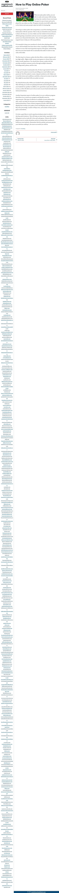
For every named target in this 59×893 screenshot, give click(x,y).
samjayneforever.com (7, 815)
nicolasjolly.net (7, 475)
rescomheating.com (7, 873)
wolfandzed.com (7, 749)
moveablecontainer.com (7, 225)
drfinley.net (7, 849)
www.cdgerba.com (7, 790)
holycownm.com (7, 582)
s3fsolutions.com (7, 257)
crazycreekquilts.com (7, 463)
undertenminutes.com (7, 139)
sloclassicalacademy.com (7, 451)
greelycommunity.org (7, 482)
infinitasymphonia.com (7, 477)
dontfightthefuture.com (7, 269)
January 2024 (6, 90)
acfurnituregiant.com (7, 138)
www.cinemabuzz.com (7, 752)
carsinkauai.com (7, 824)
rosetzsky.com (7, 487)
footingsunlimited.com (7, 708)
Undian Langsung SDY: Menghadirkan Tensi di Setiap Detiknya (7, 47)
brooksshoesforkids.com (7, 635)
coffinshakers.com (7, 505)
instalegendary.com (7, 170)
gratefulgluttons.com (7, 414)
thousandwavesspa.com (7, 592)
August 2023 (6, 100)
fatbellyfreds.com (7, 783)
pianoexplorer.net (7, 769)
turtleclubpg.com (7, 587)
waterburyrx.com (7, 603)
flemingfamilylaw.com (7, 851)
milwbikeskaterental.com (7, 550)
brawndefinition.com (7, 459)
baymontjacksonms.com (7, 551)
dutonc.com (7, 531)
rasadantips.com (7, 143)
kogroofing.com (7, 197)
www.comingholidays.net (7, 429)
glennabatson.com (7, 454)
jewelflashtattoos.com (7, 182)
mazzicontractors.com (7, 775)
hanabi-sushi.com (7, 747)
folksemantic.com (7, 293)
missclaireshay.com (6, 119)
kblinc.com (7, 308)
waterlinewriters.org (7, 647)
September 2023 (6, 98)
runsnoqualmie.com (7, 710)
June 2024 (6, 80)
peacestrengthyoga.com (6, 688)
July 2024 (6, 78)
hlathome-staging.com (7, 347)
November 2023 (6, 94)
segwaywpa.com (7, 640)
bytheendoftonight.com (7, 410)
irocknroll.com (7, 286)
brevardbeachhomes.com (7, 259)
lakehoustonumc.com (7, 664)
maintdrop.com (7, 192)
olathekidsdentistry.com (7, 318)
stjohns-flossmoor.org (7, 570)
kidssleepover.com (7, 153)
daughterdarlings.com (7, 127)
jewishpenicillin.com (7, 366)
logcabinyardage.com (7, 655)
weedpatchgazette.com (7, 306)
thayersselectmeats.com (7, 637)
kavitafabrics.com (7, 579)
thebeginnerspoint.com (7, 427)
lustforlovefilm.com (7, 473)
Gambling (7, 106)
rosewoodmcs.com (7, 756)
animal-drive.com (7, 631)
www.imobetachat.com (7, 659)
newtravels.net (7, 155)
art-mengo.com (7, 526)
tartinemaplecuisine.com (7, 521)
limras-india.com (7, 121)
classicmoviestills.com (7, 422)
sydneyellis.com (7, 356)
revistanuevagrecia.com (7, 490)
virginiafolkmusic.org (7, 373)
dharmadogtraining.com (7, 868)
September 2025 (6, 67)
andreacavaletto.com (7, 395)
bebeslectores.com (7, 238)
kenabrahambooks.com (7, 468)
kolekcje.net (7, 378)
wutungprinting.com (7, 546)
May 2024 (6, 82)
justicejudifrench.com (7, 509)
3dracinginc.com (7, 434)
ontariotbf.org (7, 168)
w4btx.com (7, 330)
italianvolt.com (7, 296)
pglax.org (7, 555)
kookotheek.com (7, 202)
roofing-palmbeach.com (7, 267)
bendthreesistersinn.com (7, 568)
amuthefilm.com (7, 471)
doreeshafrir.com (7, 495)
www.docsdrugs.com (7, 712)
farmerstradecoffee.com (7, 654)
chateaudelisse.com (6, 209)
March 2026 (6, 55)
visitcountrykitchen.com (7, 540)
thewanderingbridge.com (7, 511)
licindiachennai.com (7, 126)
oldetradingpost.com (7, 233)
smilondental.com (7, 335)
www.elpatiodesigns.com (7, 785)
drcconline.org (6, 599)
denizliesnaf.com (7, 618)
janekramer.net (7, 522)
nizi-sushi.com (7, 524)
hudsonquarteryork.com (7, 786)
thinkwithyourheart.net (6, 281)
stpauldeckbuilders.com (7, 706)
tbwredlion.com (7, 803)
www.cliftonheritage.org (7, 725)
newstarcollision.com (7, 337)
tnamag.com (7, 633)
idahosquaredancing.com (7, 289)
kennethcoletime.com (7, 514)
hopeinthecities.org (6, 412)
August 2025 (6, 68)
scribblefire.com (7, 390)
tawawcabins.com (7, 291)
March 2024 (6, 86)
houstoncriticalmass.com (7, 436)
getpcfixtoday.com (7, 184)
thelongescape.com (7, 533)
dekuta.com (7, 751)
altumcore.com (7, 630)
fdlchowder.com (7, 715)
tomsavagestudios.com (7, 368)
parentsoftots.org (7, 650)
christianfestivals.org (7, 538)
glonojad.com (7, 488)
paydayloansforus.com (7, 156)
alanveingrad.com (7, 543)
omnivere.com (7, 141)
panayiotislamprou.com (7, 204)
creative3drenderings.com (7, 652)
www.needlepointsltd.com (7, 717)
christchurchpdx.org (7, 466)
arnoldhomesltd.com (7, 271)
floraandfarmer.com (7, 255)
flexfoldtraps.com (7, 693)
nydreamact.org (7, 179)
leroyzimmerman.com (7, 848)
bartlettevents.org (7, 223)
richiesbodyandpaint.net (7, 124)
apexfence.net (7, 887)
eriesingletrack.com (7, 310)
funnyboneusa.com (7, 572)
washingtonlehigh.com (7, 744)
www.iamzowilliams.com (7, 764)
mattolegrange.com (7, 534)
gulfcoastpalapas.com (7, 642)
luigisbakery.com (7, 746)
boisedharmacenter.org (7, 400)
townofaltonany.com (7, 553)
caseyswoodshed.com (7, 614)
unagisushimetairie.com (7, 180)
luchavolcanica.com (7, 580)
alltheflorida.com (7, 819)
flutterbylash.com (7, 838)
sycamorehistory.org (7, 758)
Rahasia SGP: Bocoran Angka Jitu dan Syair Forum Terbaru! (7, 29)
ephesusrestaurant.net (7, 780)
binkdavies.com (7, 465)
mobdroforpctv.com (7, 415)
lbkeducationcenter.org (7, 381)
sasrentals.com (7, 339)
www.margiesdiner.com (7, 713)
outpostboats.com (7, 408)
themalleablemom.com (7, 512)
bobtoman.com (7, 194)
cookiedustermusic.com (7, 574)
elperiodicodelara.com (7, 122)
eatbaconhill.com (7, 148)
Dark (6, 1)
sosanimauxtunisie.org (7, 196)
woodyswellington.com (7, 781)
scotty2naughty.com (7, 494)
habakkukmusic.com (7, 666)
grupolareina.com (7, 226)
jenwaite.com (7, 843)
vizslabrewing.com (7, 301)
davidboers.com (7, 657)
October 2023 (6, 96)
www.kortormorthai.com (7, 698)
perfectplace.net (7, 385)
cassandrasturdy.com (7, 417)
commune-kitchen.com (7, 470)
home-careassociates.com (7, 393)
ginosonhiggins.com (7, 545)
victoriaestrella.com (7, 591)
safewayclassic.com (6, 160)
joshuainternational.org (6, 671)
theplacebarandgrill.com (7, 601)
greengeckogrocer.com (7, 345)
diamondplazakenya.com (7, 802)
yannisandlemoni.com (7, 305)
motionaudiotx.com (7, 870)
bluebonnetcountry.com (7, 187)
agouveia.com (7, 860)
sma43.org (7, 727)
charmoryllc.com (7, 432)
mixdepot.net (7, 754)
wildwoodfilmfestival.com (7, 214)
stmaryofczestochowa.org (7, 507)
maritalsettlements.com (6, 548)
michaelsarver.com (7, 344)
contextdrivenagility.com (7, 502)
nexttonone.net (6, 667)
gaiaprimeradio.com (7, 528)
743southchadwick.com (7, 264)
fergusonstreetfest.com (7, 814)
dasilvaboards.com (7, 453)
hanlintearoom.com (7, 839)
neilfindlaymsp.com (7, 596)
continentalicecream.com (7, 461)
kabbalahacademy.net (7, 334)
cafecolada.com (7, 424)
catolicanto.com (7, 379)
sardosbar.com (7, 294)
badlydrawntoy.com (7, 662)
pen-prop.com (7, 674)
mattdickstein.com (7, 660)
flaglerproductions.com (7, 458)
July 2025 (6, 70)
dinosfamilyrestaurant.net (7, 242)
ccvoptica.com (7, 742)
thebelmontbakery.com (7, 158)
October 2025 (6, 65)
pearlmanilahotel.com (7, 190)
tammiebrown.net (7, 529)
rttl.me (7, 872)
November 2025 (6, 63)
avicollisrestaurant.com (7, 597)
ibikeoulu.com (7, 504)
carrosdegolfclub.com (7, 250)
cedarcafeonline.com (7, 136)
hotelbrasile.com (7, 219)
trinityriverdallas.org (7, 383)
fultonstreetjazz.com (7, 221)
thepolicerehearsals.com (7, 441)
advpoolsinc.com (7, 604)
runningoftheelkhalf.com (7, 684)
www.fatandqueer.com (7, 700)
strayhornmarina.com (7, 456)
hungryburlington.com (7, 516)
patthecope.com (7, 623)
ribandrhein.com (7, 376)
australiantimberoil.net (7, 240)
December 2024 (6, 76)
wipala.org (7, 403)
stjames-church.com (7, 492)
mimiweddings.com (7, 875)
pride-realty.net (7, 832)
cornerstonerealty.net (7, 759)
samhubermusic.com (7, 885)
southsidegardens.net (7, 771)
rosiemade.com (6, 315)
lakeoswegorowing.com (7, 855)
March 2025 (6, 74)
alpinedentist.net (7, 199)
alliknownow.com (7, 442)
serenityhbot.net (7, 669)
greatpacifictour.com (7, 589)
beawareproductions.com (7, 500)
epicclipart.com (7, 189)
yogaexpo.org (7, 391)
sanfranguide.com (7, 431)
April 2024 (6, 84)
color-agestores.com (7, 402)
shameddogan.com (7, 649)
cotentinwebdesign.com (6, 231)
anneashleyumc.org (7, 701)
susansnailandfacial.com (7, 672)
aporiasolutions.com (7, 638)
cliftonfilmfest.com (7, 274)
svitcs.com (7, 625)
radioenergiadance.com (7, 201)
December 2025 (6, 61)
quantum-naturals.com (7, 809)
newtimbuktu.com (7, 144)
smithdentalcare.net (7, 880)
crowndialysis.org (7, 357)
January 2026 (6, 59)
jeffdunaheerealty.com (7, 686)
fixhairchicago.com (7, 616)
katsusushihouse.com (7, 480)
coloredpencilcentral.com (7, 272)
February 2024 (6, 88)
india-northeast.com (7, 265)
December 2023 (6, 92)
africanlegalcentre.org (7, 478)
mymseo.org (7, 865)
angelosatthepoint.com (7, 606)
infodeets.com (7, 129)
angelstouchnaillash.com (7, 5)
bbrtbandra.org (6, 185)
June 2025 (6, 72)
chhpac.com (7, 866)
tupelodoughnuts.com (7, 316)
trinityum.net (7, 773)
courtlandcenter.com (7, 594)
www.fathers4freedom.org (7, 679)
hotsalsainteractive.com (6, 131)
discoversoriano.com (7, 425)
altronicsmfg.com (7, 146)
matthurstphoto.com (7, 817)
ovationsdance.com (7, 374)
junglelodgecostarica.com (7, 536)
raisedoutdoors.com (7, 279)
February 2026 (6, 57)
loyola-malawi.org (7, 405)
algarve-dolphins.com (7, 541)
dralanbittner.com (7, 303)
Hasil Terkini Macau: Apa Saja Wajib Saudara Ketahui (7, 41)
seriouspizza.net (7, 626)
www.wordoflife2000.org (7, 288)
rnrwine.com (7, 853)
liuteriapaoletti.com (7, 560)
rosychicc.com (7, 407)
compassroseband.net (7, 628)
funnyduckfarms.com (7, 841)
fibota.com (7, 788)
